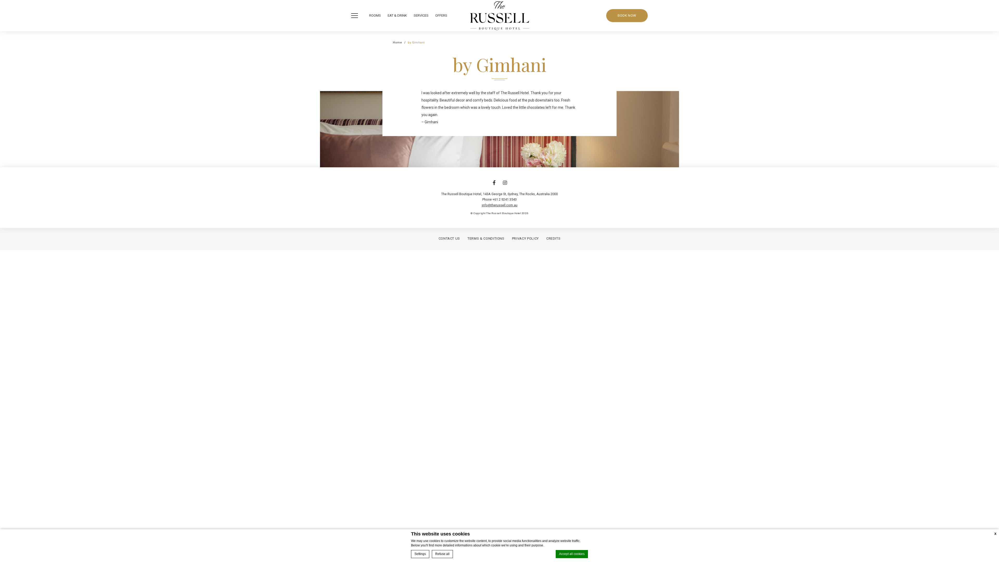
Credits (553, 238)
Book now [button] (627, 15)
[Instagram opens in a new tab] (505, 185)
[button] (356, 15)
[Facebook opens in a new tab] (494, 185)
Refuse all (442, 554)
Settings (420, 554)
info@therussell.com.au (499, 205)
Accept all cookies (572, 554)
